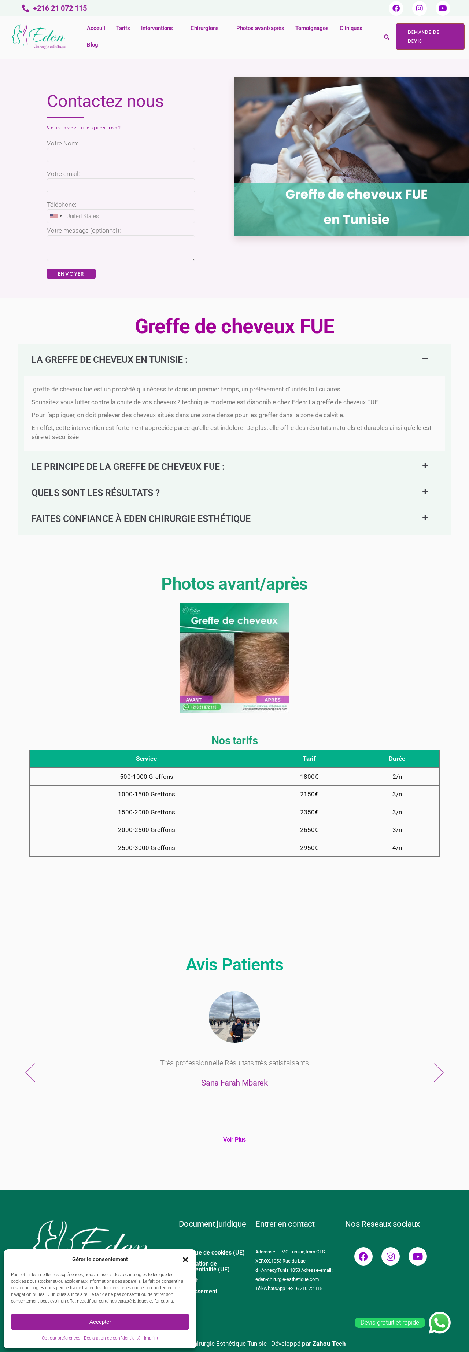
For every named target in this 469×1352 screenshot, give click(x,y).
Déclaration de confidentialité (112, 1338)
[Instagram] (419, 8)
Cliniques (351, 28)
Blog (92, 44)
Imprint (151, 1338)
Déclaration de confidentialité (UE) (204, 1266)
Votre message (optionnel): (84, 230)
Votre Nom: (62, 143)
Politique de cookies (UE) (212, 1252)
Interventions (157, 28)
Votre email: (63, 173)
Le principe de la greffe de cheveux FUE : (128, 466)
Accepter (100, 1322)
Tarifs (123, 28)
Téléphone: (62, 204)
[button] (185, 1259)
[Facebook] (396, 8)
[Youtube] (443, 8)
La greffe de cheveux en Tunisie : (110, 359)
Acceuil (96, 28)
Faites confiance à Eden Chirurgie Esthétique (141, 518)
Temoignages (312, 28)
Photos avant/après (260, 28)
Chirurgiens (205, 28)
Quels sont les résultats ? (96, 492)
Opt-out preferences (61, 1338)
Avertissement (198, 1291)
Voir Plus (234, 1139)
